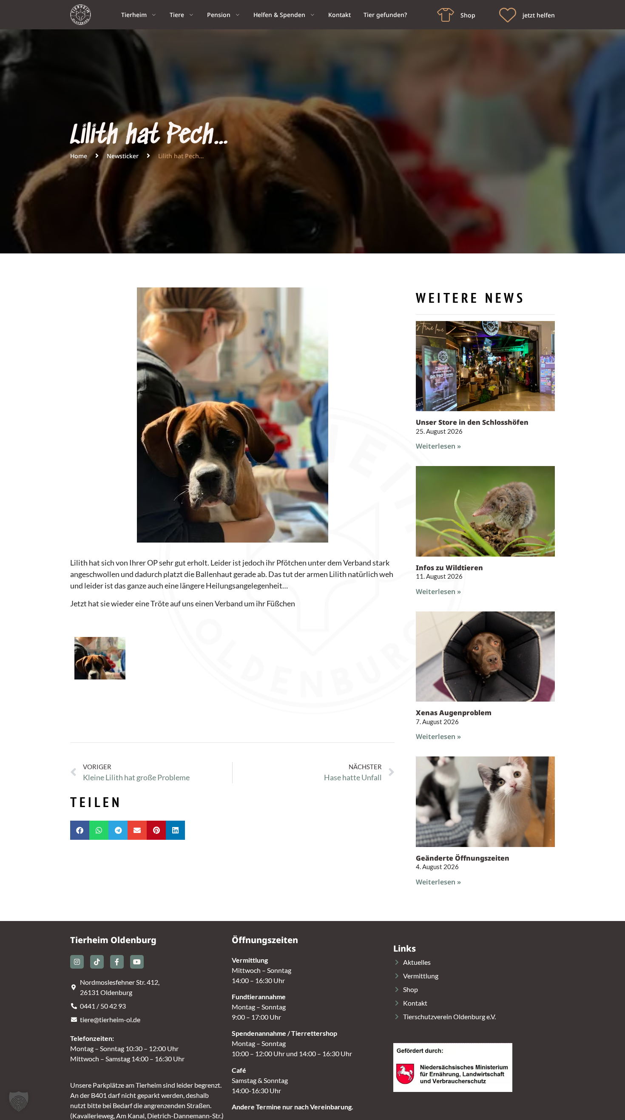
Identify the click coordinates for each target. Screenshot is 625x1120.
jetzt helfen (539, 15)
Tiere (177, 15)
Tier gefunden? (385, 15)
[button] (79, 830)
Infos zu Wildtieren (449, 567)
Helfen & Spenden (279, 15)
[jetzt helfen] (507, 14)
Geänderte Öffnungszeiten (462, 858)
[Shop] (445, 14)
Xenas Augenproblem (453, 712)
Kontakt (339, 15)
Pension (218, 15)
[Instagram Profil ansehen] (77, 962)
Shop (467, 15)
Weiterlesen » (438, 446)
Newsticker (123, 156)
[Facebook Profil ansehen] (117, 962)
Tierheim (134, 15)
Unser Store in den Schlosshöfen (472, 422)
